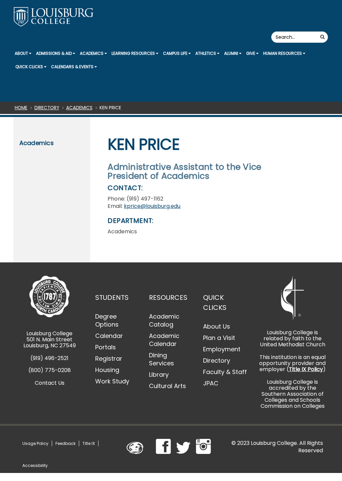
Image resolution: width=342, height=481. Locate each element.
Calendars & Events (73, 67)
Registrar (108, 358)
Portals (105, 347)
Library (159, 374)
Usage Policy (35, 443)
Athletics (206, 53)
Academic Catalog (164, 320)
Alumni (231, 53)
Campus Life (175, 53)
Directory (46, 108)
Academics (92, 53)
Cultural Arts (167, 386)
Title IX (88, 443)
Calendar (109, 336)
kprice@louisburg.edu (152, 206)
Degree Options (107, 320)
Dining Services (161, 359)
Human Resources (283, 53)
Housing (107, 370)
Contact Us (49, 383)
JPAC (210, 383)
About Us (216, 326)
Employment (221, 349)
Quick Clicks (29, 67)
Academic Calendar (164, 340)
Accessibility (35, 465)
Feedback (65, 443)
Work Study (112, 381)
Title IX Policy (306, 369)
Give (251, 53)
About (22, 53)
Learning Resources (134, 53)
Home (21, 108)
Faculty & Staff (225, 372)
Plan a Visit (219, 338)
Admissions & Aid (54, 53)
